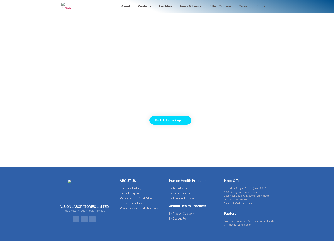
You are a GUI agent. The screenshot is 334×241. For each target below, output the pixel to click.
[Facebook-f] (76, 219)
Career (244, 6)
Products (145, 6)
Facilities (165, 6)
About (125, 6)
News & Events (191, 6)
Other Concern (220, 6)
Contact (262, 6)
